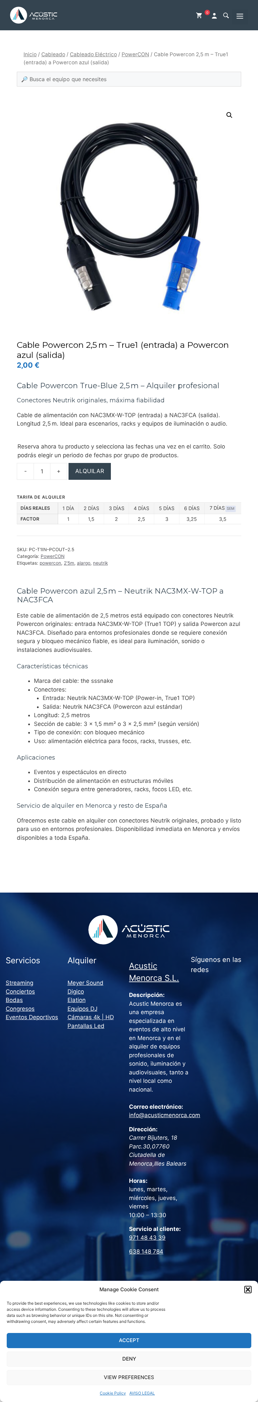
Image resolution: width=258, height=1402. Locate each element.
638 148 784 (146, 1251)
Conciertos (20, 991)
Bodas (14, 1000)
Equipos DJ (82, 1008)
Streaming (19, 982)
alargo (83, 563)
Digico (76, 991)
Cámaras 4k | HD (91, 1017)
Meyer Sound (85, 982)
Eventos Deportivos (32, 1017)
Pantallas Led (86, 1026)
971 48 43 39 (147, 1237)
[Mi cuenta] (215, 15)
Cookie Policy (113, 1393)
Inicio (30, 54)
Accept (129, 1340)
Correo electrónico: (156, 1106)
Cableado (53, 54)
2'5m (69, 563)
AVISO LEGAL (142, 1393)
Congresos (20, 1008)
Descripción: (147, 995)
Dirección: (143, 1129)
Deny (129, 1359)
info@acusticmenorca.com (164, 1115)
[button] (248, 1289)
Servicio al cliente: (155, 1229)
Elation (77, 1000)
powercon (50, 563)
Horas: (138, 1180)
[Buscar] (226, 15)
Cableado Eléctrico (93, 54)
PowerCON (135, 54)
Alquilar (89, 471)
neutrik (100, 563)
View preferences (129, 1377)
